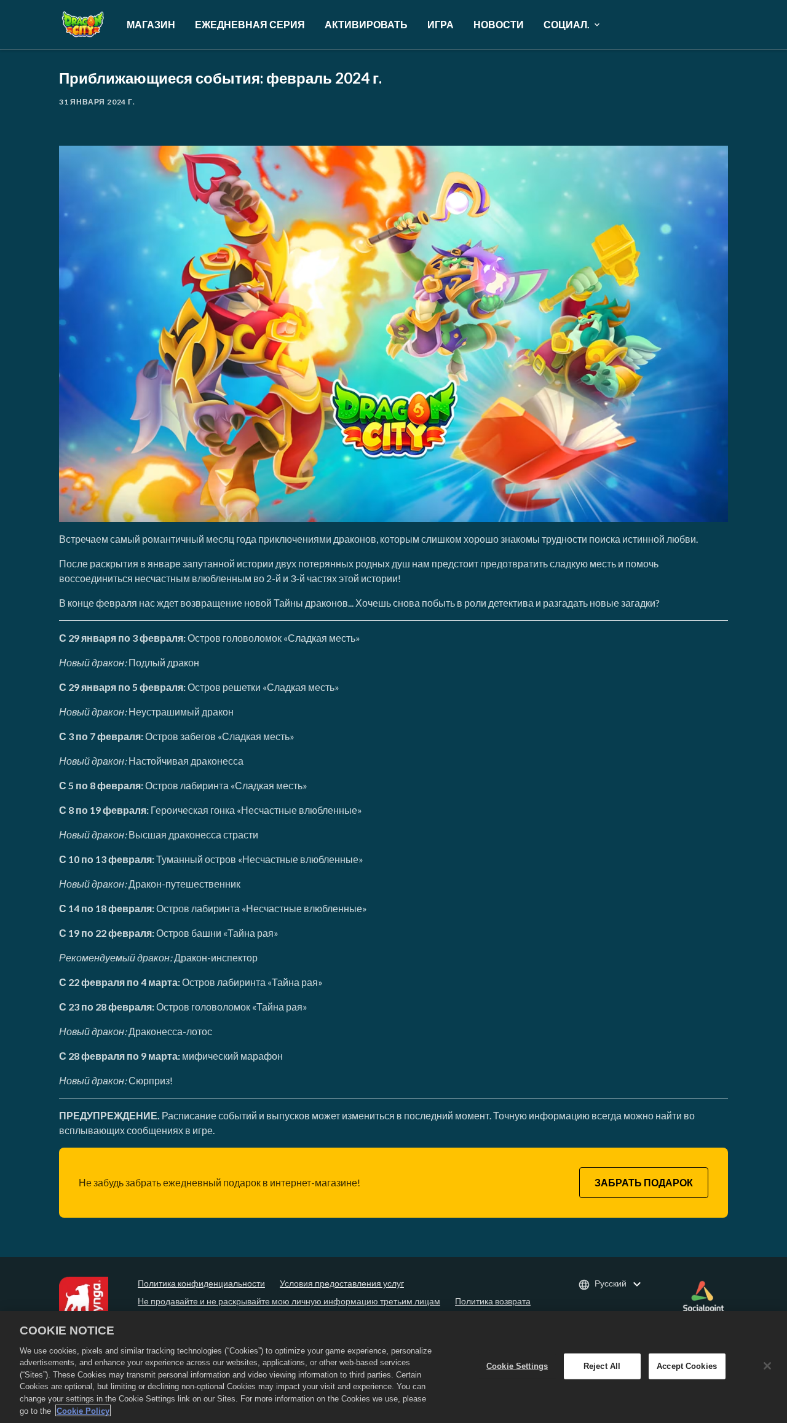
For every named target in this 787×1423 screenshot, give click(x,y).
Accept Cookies (687, 1366)
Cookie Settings (517, 1366)
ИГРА (440, 24)
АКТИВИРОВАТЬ (366, 24)
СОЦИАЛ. (567, 24)
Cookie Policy (83, 1410)
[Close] (767, 1365)
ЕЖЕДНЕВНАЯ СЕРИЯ (250, 24)
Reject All (601, 1366)
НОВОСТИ (498, 24)
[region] (393, 1367)
